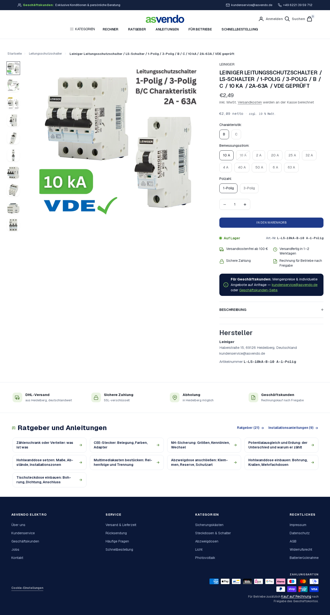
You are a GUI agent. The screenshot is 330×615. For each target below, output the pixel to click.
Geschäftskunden (25, 541)
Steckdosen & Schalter (213, 533)
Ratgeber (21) (248, 427)
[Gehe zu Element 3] (13, 103)
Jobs (15, 549)
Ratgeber (137, 29)
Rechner (110, 29)
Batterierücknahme (304, 558)
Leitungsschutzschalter (45, 53)
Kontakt (17, 558)
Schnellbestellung (240, 29)
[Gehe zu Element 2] (13, 85)
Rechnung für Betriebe (297, 260)
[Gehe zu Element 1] (13, 68)
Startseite (14, 53)
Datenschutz (300, 533)
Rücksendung (116, 533)
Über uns (18, 525)
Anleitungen (167, 29)
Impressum (298, 525)
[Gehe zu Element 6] (13, 155)
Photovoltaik (205, 558)
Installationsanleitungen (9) (290, 427)
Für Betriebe (200, 29)
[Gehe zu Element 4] (13, 120)
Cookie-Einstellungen (27, 588)
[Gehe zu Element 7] (13, 172)
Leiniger (227, 64)
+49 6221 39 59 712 (297, 5)
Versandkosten (250, 102)
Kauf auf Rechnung (296, 596)
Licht (198, 549)
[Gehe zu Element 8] (13, 190)
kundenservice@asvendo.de (251, 5)
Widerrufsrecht (301, 549)
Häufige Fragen (117, 541)
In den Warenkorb (271, 222)
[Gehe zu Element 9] (13, 207)
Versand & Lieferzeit (121, 525)
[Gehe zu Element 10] (13, 225)
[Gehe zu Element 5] (13, 138)
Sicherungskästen (209, 525)
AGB (293, 541)
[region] (119, 141)
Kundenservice (23, 533)
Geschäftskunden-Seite (258, 290)
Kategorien (85, 29)
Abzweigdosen (206, 541)
